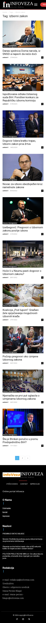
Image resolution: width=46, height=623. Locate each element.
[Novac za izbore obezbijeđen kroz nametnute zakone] (23, 167)
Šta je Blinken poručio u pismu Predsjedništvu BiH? (20, 441)
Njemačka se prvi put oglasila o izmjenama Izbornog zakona (21, 397)
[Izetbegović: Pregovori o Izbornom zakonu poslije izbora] (23, 210)
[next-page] (28, 458)
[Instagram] (23, 619)
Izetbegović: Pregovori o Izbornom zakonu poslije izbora (23, 229)
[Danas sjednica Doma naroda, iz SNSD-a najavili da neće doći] (23, 34)
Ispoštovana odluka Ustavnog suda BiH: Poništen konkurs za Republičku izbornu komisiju (20, 97)
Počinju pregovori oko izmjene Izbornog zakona (20, 358)
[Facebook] (17, 619)
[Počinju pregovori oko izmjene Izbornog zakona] (23, 339)
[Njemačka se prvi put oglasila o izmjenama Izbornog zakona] (23, 381)
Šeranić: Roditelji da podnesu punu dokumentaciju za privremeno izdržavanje (22, 540)
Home (5, 12)
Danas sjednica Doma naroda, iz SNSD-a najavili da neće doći (21, 52)
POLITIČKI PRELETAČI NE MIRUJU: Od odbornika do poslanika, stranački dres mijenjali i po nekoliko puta (23, 556)
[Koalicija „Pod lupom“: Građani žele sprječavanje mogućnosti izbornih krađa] (23, 295)
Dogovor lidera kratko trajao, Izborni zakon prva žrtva (19, 142)
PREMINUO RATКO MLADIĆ (13, 534)
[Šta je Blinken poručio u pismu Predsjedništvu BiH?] (23, 422)
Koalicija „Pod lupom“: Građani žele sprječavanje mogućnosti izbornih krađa (21, 313)
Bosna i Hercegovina (10, 46)
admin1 (5, 57)
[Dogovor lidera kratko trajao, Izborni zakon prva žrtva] (23, 123)
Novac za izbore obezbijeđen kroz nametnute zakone (23, 186)
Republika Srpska (9, 90)
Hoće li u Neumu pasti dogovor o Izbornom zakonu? (22, 272)
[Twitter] (29, 619)
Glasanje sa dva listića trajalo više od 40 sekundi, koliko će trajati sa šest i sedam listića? (22, 548)
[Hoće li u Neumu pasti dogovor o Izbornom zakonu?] (23, 254)
